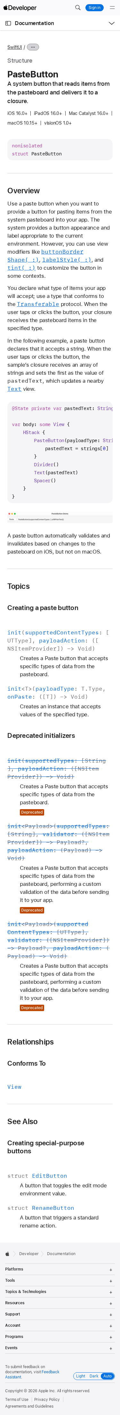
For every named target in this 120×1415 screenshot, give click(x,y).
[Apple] (9, 1254)
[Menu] (112, 7)
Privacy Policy (47, 1399)
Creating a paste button (42, 608)
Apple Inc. (47, 1391)
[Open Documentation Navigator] (8, 23)
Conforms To (26, 1063)
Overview (23, 190)
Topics (18, 586)
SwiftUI (14, 47)
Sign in (94, 7)
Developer (29, 1254)
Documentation (34, 23)
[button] (77, 7)
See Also (22, 1121)
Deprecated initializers (41, 735)
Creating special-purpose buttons (45, 1147)
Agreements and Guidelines (29, 1406)
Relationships (30, 1041)
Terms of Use (16, 1399)
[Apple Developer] (20, 7)
